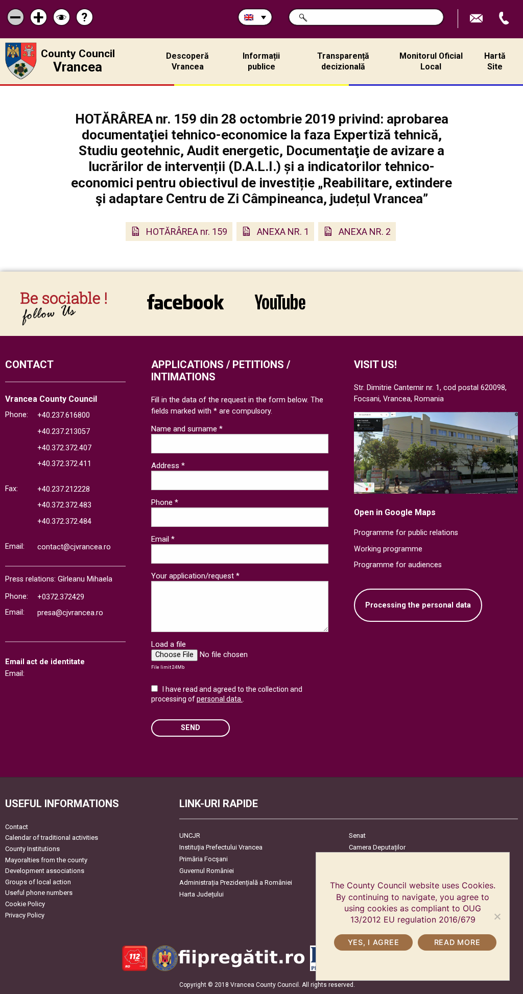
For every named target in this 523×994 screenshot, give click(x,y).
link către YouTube (279, 309)
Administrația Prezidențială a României (235, 882)
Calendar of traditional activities (51, 837)
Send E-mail (477, 18)
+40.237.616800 (63, 415)
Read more (457, 942)
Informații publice (261, 61)
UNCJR (189, 835)
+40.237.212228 (63, 489)
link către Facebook (185, 309)
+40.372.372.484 (64, 521)
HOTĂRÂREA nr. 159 (186, 231)
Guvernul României (206, 871)
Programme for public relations (406, 532)
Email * (163, 539)
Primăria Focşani (203, 859)
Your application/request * (195, 575)
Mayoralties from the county (46, 860)
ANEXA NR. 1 (283, 231)
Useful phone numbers (39, 892)
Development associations (44, 871)
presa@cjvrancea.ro (70, 613)
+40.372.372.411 (64, 463)
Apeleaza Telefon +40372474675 (505, 18)
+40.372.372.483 (64, 505)
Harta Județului (201, 894)
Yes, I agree (373, 942)
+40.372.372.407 (64, 448)
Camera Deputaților (377, 847)
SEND (190, 727)
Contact (16, 827)
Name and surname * (187, 428)
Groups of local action (38, 882)
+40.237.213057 (63, 431)
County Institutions (32, 849)
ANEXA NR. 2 (365, 231)
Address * (168, 465)
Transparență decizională (343, 61)
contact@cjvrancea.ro (74, 547)
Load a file (168, 644)
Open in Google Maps (395, 512)
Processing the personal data (418, 605)
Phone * (164, 502)
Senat (357, 835)
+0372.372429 (60, 597)
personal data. (220, 699)
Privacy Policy (24, 915)
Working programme (388, 549)
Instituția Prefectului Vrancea (221, 847)
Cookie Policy (25, 904)
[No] (497, 916)
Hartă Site (495, 61)
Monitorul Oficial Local (431, 61)
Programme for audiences (398, 565)
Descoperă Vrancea (187, 61)
